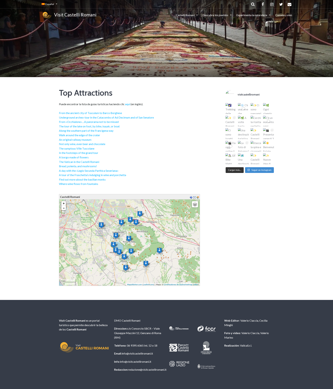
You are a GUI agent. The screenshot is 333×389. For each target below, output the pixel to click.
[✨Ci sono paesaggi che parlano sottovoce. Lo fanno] (256, 108)
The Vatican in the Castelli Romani (79, 161)
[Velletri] (146, 263)
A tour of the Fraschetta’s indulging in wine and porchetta (92, 175)
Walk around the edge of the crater (79, 135)
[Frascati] (121, 222)
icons (151, 284)
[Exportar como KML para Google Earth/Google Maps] (191, 197)
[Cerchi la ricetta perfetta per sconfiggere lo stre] (256, 121)
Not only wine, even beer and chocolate (82, 144)
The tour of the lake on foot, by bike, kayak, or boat (89, 126)
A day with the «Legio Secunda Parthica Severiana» (88, 170)
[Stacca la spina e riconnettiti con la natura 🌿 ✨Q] (256, 146)
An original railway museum (75, 139)
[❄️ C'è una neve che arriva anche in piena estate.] (243, 108)
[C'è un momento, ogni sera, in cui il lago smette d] (268, 121)
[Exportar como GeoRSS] (198, 197)
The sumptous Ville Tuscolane (76, 148)
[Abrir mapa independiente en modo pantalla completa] (195, 197)
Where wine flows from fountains (78, 183)
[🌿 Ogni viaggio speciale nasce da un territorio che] (268, 108)
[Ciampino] (101, 225)
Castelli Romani (185, 15)
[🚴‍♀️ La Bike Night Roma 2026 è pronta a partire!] (230, 158)
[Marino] (116, 235)
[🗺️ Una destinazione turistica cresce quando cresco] (243, 158)
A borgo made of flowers (74, 157)
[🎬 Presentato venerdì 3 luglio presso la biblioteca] (268, 133)
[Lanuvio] (126, 268)
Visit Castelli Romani (74, 15)
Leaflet (146, 284)
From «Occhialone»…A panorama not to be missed (89, 121)
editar (196, 284)
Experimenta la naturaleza (252, 15)
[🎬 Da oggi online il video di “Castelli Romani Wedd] (230, 146)
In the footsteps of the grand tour (78, 152)
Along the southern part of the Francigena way (86, 130)
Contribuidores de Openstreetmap (178, 284)
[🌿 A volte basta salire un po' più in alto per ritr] (243, 121)
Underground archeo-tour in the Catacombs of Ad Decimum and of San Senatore (106, 117)
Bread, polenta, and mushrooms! (78, 166)
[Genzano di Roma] (124, 257)
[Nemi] (131, 251)
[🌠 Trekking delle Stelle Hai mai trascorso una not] (230, 108)
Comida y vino (283, 15)
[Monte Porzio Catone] (130, 220)
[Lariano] (159, 250)
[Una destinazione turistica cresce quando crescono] (243, 133)
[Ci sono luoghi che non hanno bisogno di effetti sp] (230, 133)
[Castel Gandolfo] (113, 245)
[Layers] (195, 204)
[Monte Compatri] (136, 222)
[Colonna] (140, 214)
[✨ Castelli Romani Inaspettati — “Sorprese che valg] (230, 121)
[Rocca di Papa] (129, 238)
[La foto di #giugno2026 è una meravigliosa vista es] (243, 146)
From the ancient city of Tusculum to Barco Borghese (90, 113)
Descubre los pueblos (216, 15)
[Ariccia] (119, 252)
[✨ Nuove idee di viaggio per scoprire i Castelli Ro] (268, 158)
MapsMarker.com (134, 284)
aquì (127, 104)
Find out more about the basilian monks (82, 179)
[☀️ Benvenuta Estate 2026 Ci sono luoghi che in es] (268, 146)
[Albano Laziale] (115, 250)
